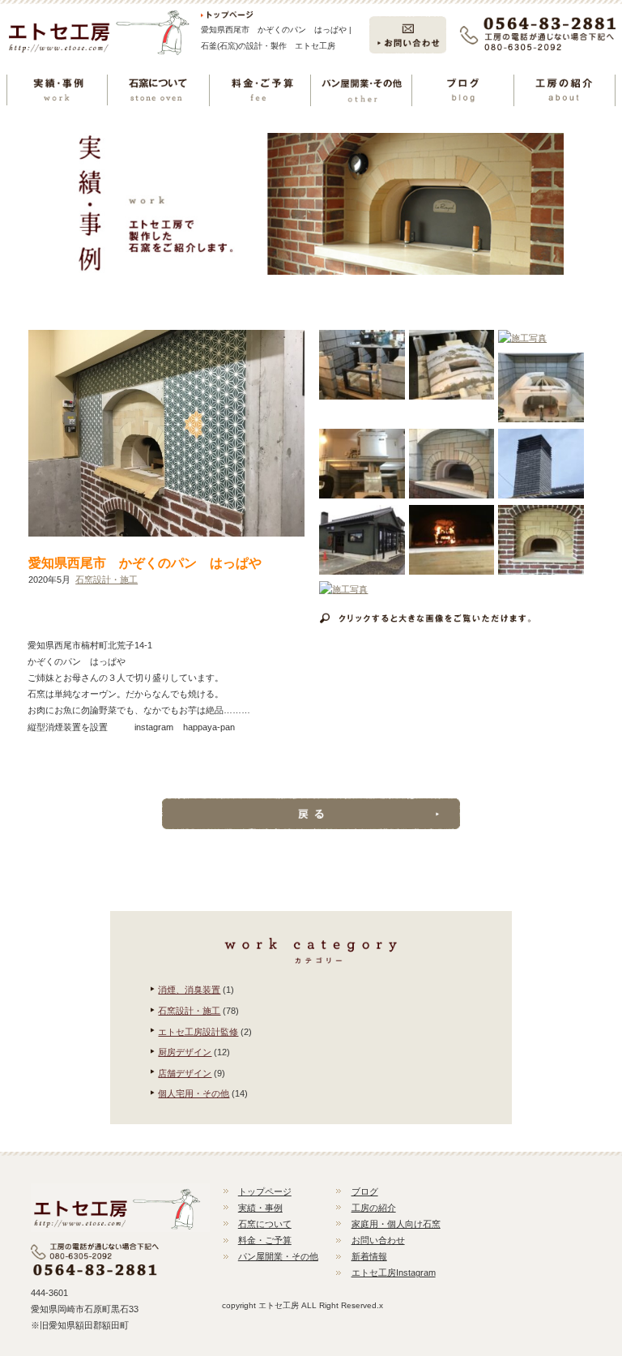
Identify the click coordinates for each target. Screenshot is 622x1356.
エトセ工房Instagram (393, 1272)
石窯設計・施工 (106, 579)
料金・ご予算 (265, 1240)
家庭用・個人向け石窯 (396, 1224)
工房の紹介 (373, 1208)
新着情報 (369, 1256)
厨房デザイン (184, 1052)
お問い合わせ (378, 1240)
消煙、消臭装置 (189, 990)
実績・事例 (260, 1208)
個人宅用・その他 (193, 1093)
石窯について (265, 1224)
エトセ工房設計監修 (198, 1032)
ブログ (364, 1191)
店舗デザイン (184, 1073)
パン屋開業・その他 (278, 1256)
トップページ (265, 1191)
